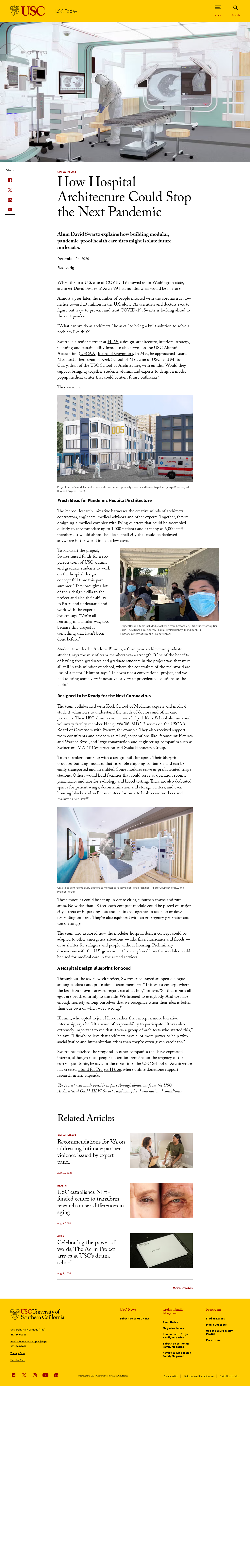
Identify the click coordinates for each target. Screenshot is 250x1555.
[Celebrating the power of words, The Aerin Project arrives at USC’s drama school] (161, 1250)
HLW (113, 342)
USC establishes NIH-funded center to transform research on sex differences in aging (90, 1203)
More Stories (183, 1288)
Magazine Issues (173, 1328)
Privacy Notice (171, 1376)
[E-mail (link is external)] (10, 210)
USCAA (87, 354)
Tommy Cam (17, 1353)
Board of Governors (115, 354)
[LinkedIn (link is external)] (10, 200)
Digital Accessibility (230, 1376)
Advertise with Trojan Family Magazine (177, 1354)
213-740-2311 (18, 1334)
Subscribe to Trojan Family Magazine (176, 1345)
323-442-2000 (18, 1346)
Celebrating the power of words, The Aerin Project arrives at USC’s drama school (86, 1253)
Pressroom (213, 1340)
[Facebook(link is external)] (10, 180)
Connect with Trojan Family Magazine (176, 1335)
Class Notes (170, 1322)
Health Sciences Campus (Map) (28, 1341)
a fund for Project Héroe (99, 1070)
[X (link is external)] (10, 190)
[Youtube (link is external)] (45, 1375)
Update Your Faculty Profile (219, 1332)
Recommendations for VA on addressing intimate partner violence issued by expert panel (91, 1153)
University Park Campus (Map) (27, 1329)
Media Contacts (216, 1324)
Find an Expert (215, 1318)
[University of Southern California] (27, 11)
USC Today (66, 11)
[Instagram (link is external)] (35, 1375)
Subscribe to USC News (135, 1318)
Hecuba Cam (17, 1360)
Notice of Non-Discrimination (199, 1376)
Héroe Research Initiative (87, 511)
